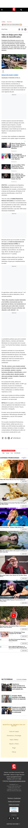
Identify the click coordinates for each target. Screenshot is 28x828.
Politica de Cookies (14, 804)
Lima (12, 453)
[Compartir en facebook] (19, 29)
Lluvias (7, 453)
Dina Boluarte (17, 453)
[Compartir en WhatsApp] (25, 29)
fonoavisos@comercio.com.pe (17, 781)
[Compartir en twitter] (22, 29)
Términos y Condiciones (14, 798)
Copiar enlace (17, 438)
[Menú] (2, 9)
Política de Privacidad (14, 801)
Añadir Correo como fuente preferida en (12, 24)
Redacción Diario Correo (10, 75)
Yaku (3, 453)
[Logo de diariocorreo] (14, 9)
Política (4, 29)
